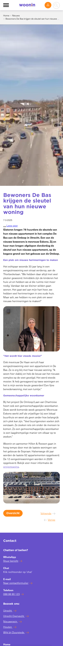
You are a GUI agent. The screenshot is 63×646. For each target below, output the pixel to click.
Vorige (51, 519)
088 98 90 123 (11, 594)
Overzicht (13, 513)
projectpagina (11, 466)
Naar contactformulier (15, 583)
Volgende (46, 513)
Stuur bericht (10, 560)
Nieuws (16, 15)
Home (6, 15)
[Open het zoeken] (56, 5)
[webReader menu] (4, 226)
